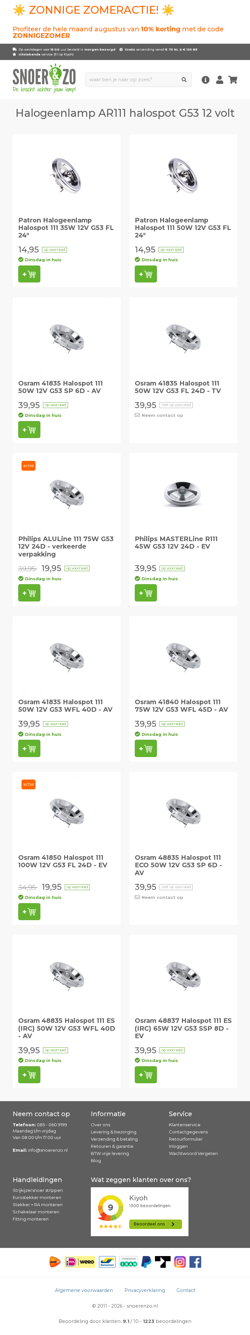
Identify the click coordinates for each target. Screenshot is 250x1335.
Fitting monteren (31, 1218)
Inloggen (178, 1146)
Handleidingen (37, 1180)
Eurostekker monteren (37, 1197)
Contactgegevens (188, 1131)
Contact (185, 1290)
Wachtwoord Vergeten (193, 1153)
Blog (96, 1160)
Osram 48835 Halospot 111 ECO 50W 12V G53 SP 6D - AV (178, 865)
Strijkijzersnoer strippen (38, 1190)
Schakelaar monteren (36, 1211)
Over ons (100, 1124)
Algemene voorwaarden (84, 1290)
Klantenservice (185, 1124)
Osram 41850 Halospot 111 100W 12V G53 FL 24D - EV (62, 861)
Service (180, 1114)
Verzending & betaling (114, 1139)
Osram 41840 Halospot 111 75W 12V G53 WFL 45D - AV (181, 705)
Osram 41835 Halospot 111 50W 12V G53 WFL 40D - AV (65, 705)
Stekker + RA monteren (37, 1204)
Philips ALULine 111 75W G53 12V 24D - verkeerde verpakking (66, 546)
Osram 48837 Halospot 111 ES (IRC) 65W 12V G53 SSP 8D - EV (183, 1028)
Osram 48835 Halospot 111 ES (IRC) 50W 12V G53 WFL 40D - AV (66, 1028)
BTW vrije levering (110, 1153)
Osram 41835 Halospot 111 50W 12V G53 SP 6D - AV (60, 387)
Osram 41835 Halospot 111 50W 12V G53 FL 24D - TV (178, 387)
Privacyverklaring (144, 1290)
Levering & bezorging (113, 1131)
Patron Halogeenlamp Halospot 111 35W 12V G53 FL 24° (66, 227)
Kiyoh (68, 54)
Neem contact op (162, 415)
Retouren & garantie (112, 1146)
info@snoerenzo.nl (48, 1150)
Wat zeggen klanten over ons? (141, 1180)
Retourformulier (186, 1139)
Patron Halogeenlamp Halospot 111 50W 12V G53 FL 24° (183, 227)
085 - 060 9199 (52, 1124)
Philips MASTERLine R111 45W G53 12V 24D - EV (176, 542)
